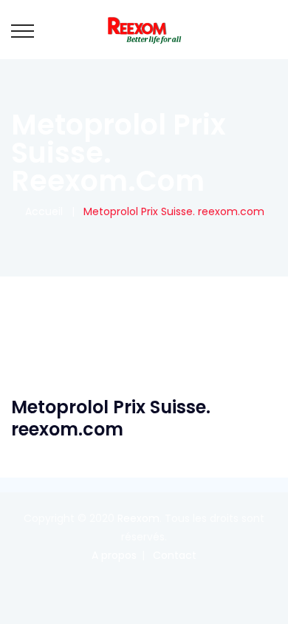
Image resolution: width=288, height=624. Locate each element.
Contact (174, 555)
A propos (114, 555)
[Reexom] (144, 29)
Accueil (41, 211)
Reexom (138, 518)
